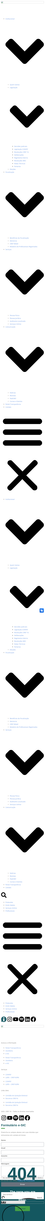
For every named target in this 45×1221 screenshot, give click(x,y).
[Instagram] (9, 1019)
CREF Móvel (14, 244)
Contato (8, 407)
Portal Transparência (13, 404)
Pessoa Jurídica (15, 318)
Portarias (17, 166)
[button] (22, 454)
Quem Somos (15, 85)
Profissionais (10, 911)
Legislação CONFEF (21, 149)
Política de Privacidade (26, 1181)
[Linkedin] (27, 1019)
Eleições (13, 169)
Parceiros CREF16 (11, 1098)
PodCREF (13, 398)
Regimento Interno (21, 158)
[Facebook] (33, 1019)
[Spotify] (21, 1019)
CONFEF (8, 1075)
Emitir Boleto (10, 905)
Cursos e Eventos (16, 401)
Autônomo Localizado (17, 321)
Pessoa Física (14, 315)
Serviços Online (15, 324)
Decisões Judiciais (20, 146)
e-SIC (7, 1054)
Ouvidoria (9, 1051)
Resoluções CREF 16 (21, 152)
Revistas (13, 396)
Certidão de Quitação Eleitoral (16, 1095)
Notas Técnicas (19, 163)
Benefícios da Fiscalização (19, 238)
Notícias (13, 393)
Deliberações (19, 155)
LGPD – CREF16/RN (12, 1077)
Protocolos (9, 902)
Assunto (4, 1156)
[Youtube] (15, 1019)
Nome (3, 1140)
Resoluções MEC (20, 161)
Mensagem (5, 1164)
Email (3, 1148)
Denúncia (13, 241)
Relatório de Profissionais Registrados (23, 247)
